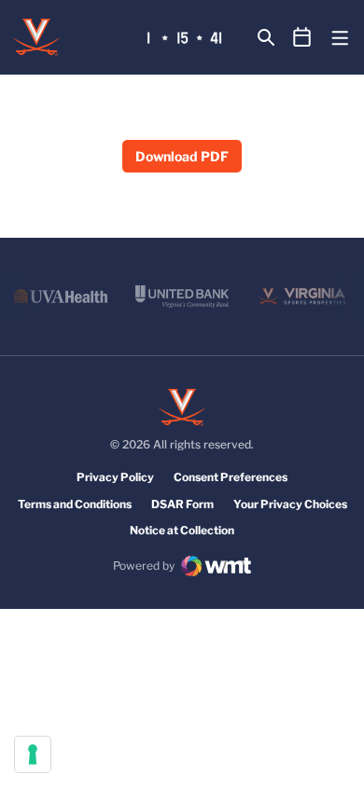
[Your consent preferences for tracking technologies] (32, 754)
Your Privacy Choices (290, 504)
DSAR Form (182, 504)
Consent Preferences (230, 477)
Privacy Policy (115, 477)
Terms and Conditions (75, 504)
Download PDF (182, 156)
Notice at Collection (182, 530)
